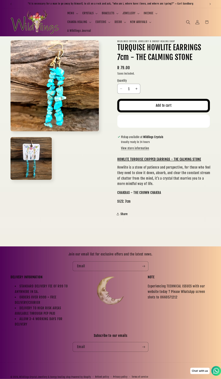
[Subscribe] (143, 266)
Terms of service (140, 376)
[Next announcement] (210, 4)
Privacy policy (120, 376)
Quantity (122, 80)
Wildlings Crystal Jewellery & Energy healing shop (45, 377)
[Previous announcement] (11, 4)
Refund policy (102, 376)
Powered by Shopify (81, 377)
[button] (72, 13)
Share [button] (124, 214)
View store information (135, 148)
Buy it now (163, 121)
